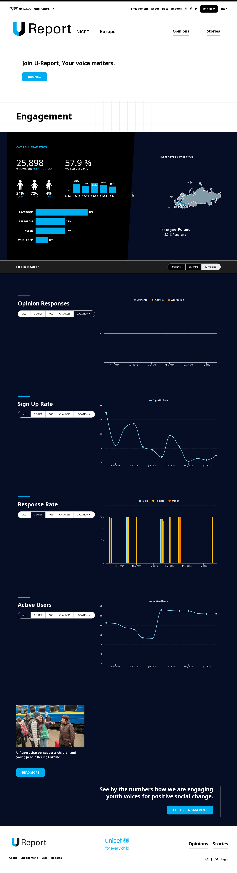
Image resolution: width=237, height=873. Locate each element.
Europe (108, 31)
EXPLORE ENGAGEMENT (190, 810)
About (155, 8)
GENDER (38, 313)
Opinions (181, 31)
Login (224, 859)
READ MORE (30, 773)
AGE (51, 313)
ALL (24, 313)
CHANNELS (65, 313)
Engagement (139, 8)
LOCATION (83, 313)
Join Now (209, 8)
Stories (213, 31)
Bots (165, 8)
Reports (176, 8)
